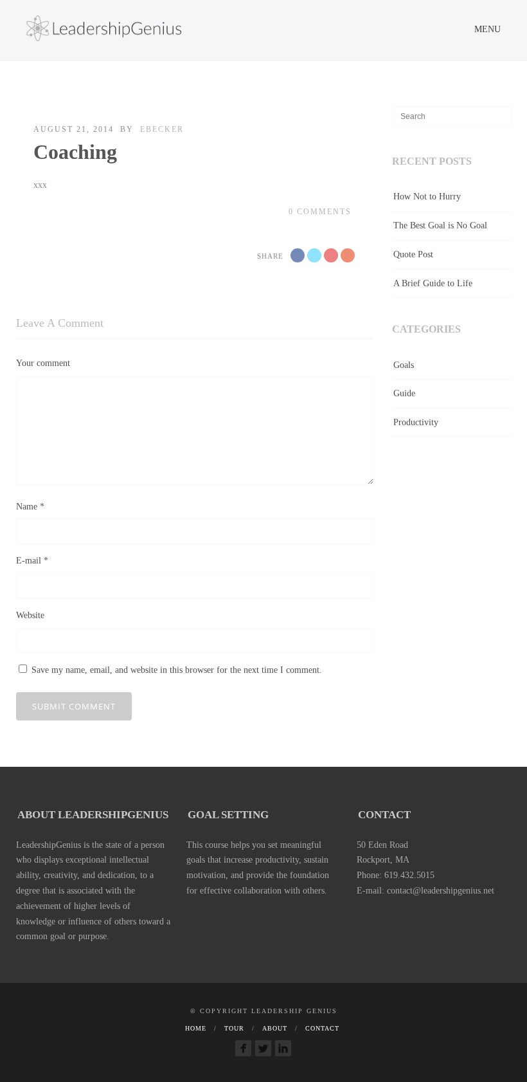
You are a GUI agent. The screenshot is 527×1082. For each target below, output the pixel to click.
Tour (234, 1028)
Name (30, 506)
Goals (403, 365)
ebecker (162, 129)
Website (30, 615)
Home (195, 1028)
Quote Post (413, 254)
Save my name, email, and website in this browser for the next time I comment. (176, 670)
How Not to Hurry (427, 196)
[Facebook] (243, 1048)
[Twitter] (263, 1048)
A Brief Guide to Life (432, 283)
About (274, 1028)
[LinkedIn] (283, 1048)
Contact (322, 1028)
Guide (404, 393)
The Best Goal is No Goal (440, 225)
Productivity (415, 422)
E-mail (32, 560)
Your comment (43, 363)
